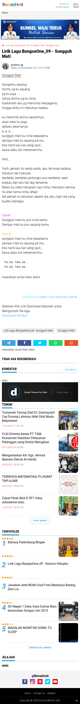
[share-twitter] (40, 343)
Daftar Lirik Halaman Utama (58, 297)
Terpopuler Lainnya (40, 647)
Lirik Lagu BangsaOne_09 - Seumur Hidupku (38, 563)
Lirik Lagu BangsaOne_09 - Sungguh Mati (25, 45)
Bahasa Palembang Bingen (26, 542)
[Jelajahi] (75, 5)
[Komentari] (71, 343)
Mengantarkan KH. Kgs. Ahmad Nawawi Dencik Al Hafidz (23, 457)
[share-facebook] (24, 343)
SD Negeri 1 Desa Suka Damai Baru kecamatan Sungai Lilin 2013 (32, 608)
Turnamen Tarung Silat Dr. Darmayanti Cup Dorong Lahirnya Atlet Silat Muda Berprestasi (28, 417)
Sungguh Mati (52, 45)
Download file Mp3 (15, 315)
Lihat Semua (40, 520)
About (27, 693)
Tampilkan (70, 369)
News (5, 12)
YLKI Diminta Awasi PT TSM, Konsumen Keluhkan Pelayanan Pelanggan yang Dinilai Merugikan (25, 438)
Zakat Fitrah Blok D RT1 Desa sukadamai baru (22, 500)
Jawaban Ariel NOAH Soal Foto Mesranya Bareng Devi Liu (41, 587)
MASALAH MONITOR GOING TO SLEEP (30, 630)
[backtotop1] (77, 700)
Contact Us (39, 693)
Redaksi (51, 693)
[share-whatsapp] (55, 343)
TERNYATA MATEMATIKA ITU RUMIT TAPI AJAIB (27, 479)
